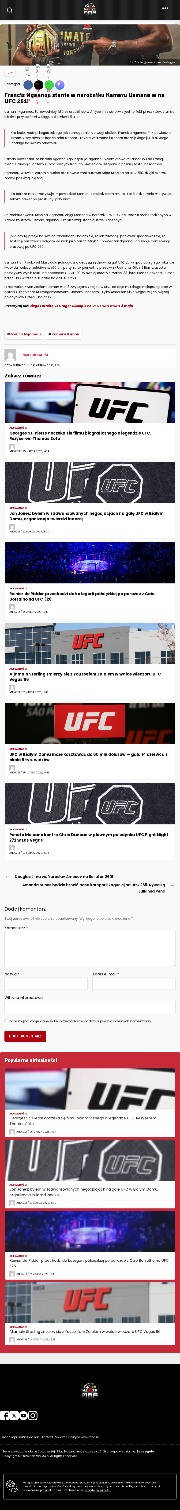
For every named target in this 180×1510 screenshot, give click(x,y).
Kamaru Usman (65, 334)
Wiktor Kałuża (35, 355)
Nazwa (11, 974)
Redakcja (9, 1437)
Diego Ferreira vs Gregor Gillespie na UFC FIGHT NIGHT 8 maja (81, 305)
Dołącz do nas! (29, 1437)
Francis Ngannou (25, 334)
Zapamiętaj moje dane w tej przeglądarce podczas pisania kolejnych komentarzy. (80, 1021)
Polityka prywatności (84, 1437)
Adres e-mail (105, 974)
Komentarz (16, 928)
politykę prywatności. (98, 1490)
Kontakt (47, 1437)
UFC (10, 72)
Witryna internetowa (23, 997)
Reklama (61, 1437)
